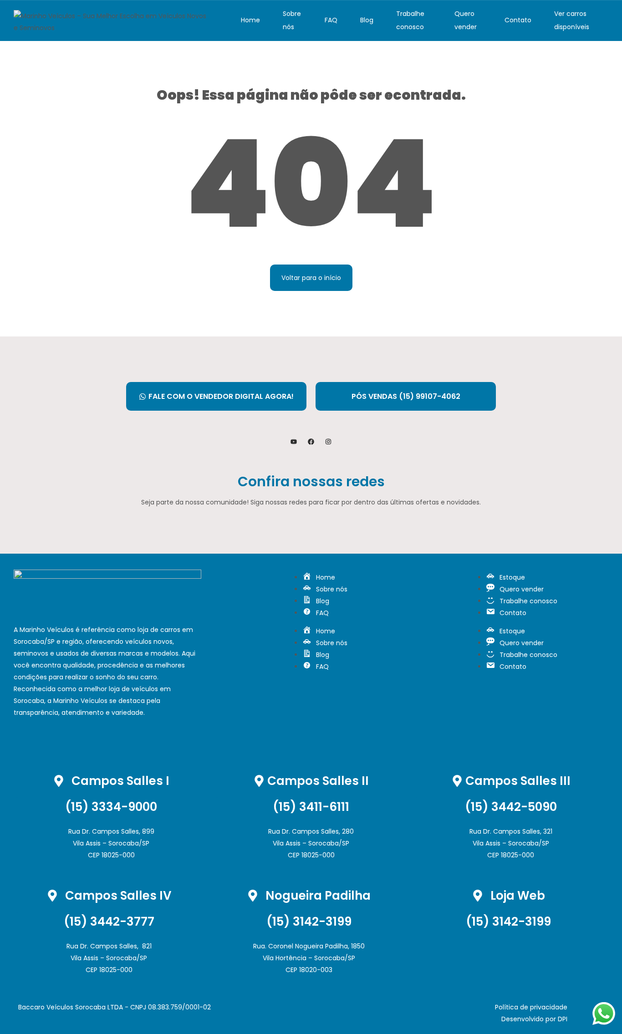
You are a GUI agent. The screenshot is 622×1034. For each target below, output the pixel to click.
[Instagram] (328, 441)
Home (250, 20)
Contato (518, 20)
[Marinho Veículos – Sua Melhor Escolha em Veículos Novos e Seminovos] (111, 20)
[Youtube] (294, 441)
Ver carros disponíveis (571, 20)
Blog (366, 20)
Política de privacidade (531, 1007)
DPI (562, 1019)
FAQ (331, 20)
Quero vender (465, 20)
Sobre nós (292, 20)
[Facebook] (311, 441)
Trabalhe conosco (410, 20)
